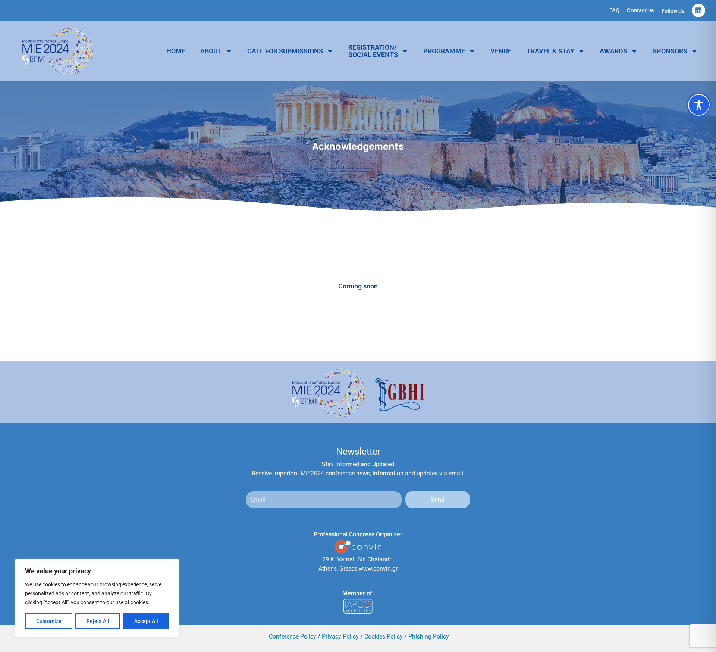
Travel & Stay (550, 51)
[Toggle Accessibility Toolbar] (698, 104)
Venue (501, 51)
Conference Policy (292, 636)
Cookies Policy (383, 636)
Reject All (98, 621)
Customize (49, 621)
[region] (97, 598)
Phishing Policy (428, 636)
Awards (613, 51)
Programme (444, 51)
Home (175, 51)
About (211, 51)
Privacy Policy (340, 636)
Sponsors (670, 51)
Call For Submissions (285, 51)
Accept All (146, 621)
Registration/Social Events (373, 51)
